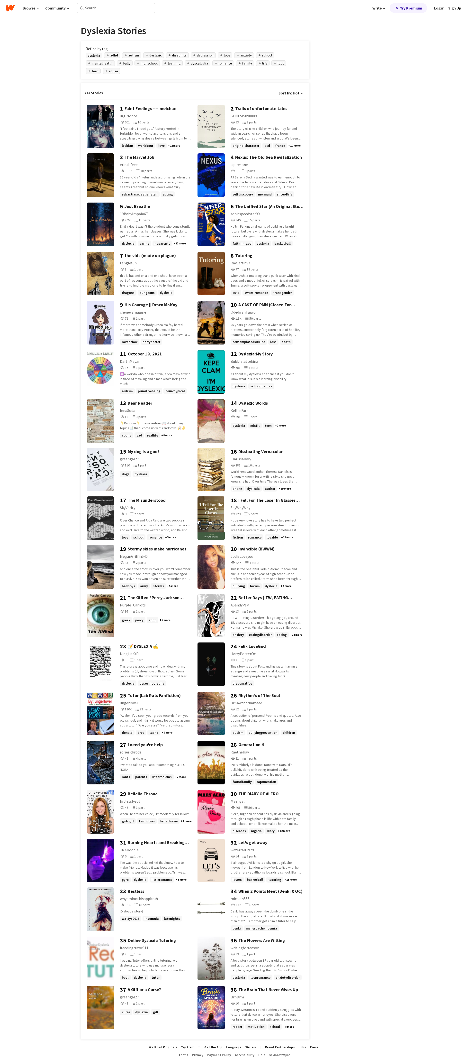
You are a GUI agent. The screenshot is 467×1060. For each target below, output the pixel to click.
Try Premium (411, 8)
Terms (183, 1055)
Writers (251, 1047)
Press (314, 1047)
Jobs (302, 1047)
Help (261, 1055)
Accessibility (244, 1055)
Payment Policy (219, 1055)
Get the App (213, 1047)
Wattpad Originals (163, 1047)
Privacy (197, 1055)
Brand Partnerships (280, 1047)
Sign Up (454, 8)
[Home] (10, 8)
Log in (439, 8)
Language (234, 1047)
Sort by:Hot (288, 93)
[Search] (82, 8)
